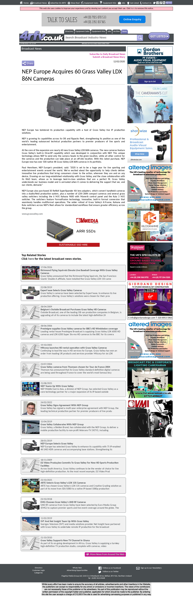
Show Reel (75, 3)
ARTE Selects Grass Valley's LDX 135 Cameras (63, 483)
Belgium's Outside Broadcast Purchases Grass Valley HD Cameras (73, 309)
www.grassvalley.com (32, 214)
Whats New (77, 568)
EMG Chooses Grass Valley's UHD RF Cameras (63, 502)
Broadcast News (40, 3)
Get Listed (134, 3)
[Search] (140, 38)
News (124, 31)
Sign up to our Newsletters (151, 568)
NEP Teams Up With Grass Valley (57, 386)
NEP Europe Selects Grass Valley (57, 444)
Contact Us (146, 3)
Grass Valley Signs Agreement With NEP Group (64, 405)
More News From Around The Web (107, 554)
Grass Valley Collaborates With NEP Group (62, 424)
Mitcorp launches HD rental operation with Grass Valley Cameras (74, 348)
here (133, 8)
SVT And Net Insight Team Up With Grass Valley (65, 521)
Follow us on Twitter (111, 572)
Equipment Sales (91, 3)
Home (26, 3)
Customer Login (38, 570)
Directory (69, 31)
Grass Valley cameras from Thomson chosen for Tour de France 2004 (75, 367)
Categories (38, 573)
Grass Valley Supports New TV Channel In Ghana (65, 540)
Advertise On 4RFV (58, 3)
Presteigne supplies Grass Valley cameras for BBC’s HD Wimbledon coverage (79, 329)
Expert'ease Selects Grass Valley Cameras (61, 290)
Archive (116, 31)
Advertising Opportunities (77, 570)
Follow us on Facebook (112, 568)
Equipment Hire (109, 3)
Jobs (123, 3)
